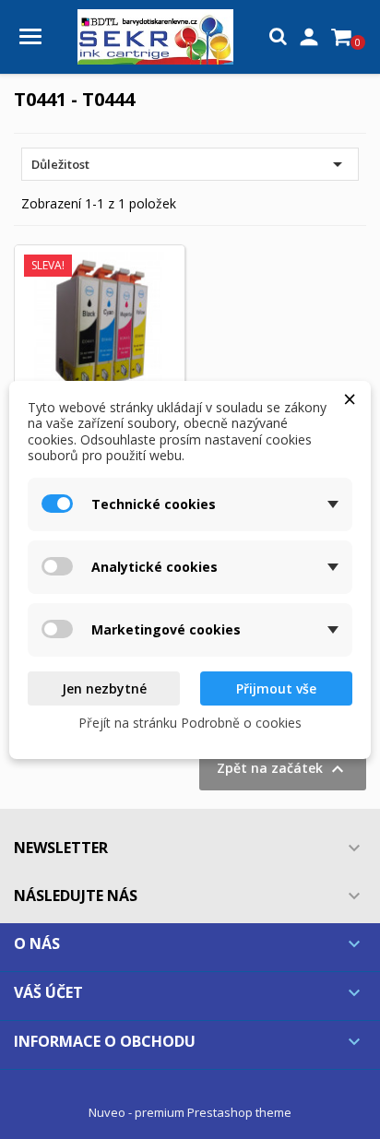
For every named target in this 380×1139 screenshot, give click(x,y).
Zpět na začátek (283, 769)
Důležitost (190, 164)
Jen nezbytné (104, 688)
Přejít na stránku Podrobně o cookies (190, 722)
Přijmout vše (276, 688)
